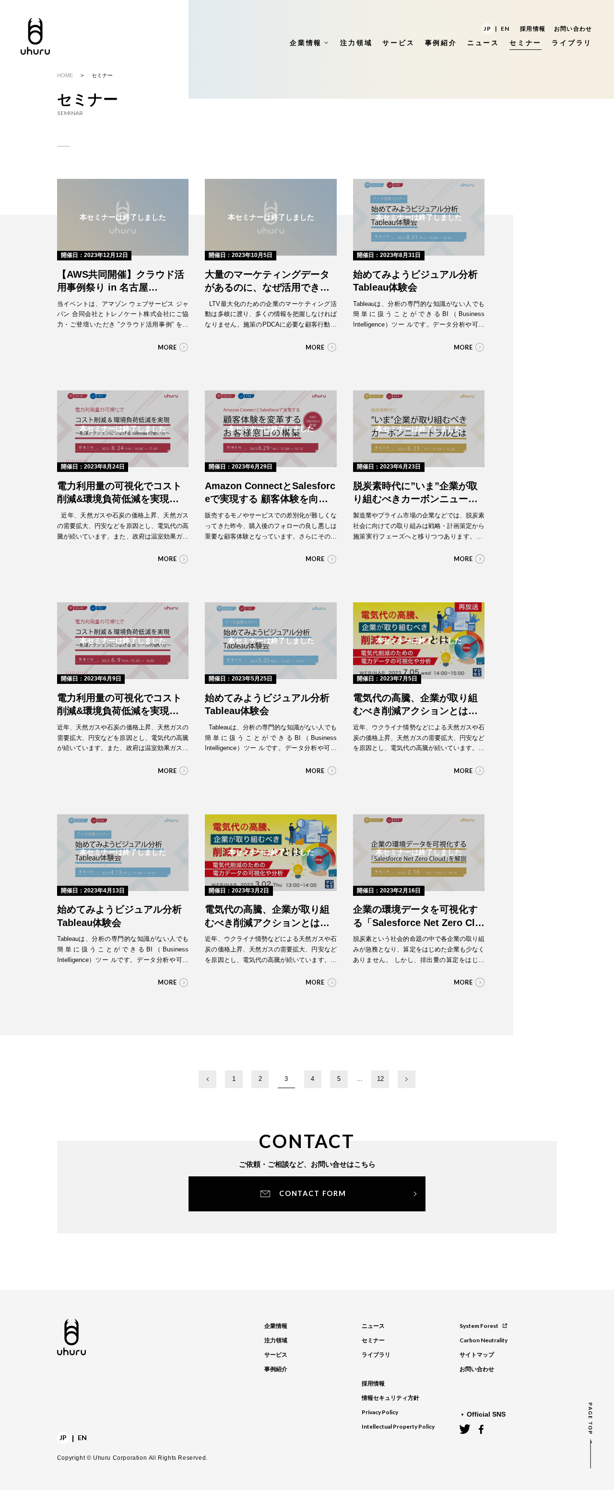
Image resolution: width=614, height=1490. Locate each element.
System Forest (479, 1325)
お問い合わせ (573, 28)
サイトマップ (477, 1354)
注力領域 (275, 1340)
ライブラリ (376, 1354)
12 (380, 1078)
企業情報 (275, 1326)
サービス (275, 1354)
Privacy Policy (380, 1412)
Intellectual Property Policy (398, 1426)
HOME (65, 75)
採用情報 (532, 28)
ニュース (373, 1326)
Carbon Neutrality (484, 1340)
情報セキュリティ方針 (390, 1398)
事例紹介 (275, 1369)
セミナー (373, 1340)
